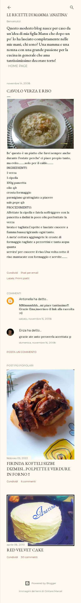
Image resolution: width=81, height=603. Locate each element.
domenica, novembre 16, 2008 (37, 342)
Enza (22, 330)
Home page (17, 66)
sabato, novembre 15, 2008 (35, 318)
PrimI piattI (22, 278)
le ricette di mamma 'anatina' (37, 14)
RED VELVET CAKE (25, 550)
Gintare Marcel (53, 591)
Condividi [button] (12, 272)
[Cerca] (71, 6)
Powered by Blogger (44, 583)
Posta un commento (22, 351)
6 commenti (28, 481)
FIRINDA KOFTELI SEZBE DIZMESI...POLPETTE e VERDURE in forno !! (38, 469)
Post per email (29, 272)
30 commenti (29, 557)
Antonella (26, 299)
